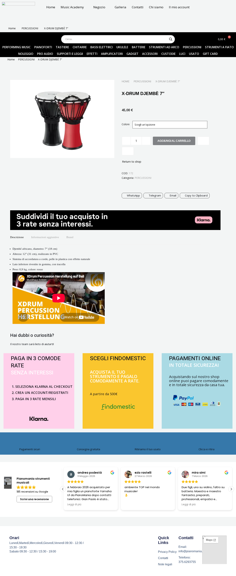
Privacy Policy (167, 551)
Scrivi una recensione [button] (34, 499)
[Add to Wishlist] (203, 140)
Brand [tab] (69, 237)
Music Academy (72, 7)
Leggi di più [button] (74, 504)
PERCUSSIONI (30, 28)
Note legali (165, 564)
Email (173, 195)
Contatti (137, 7)
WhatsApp (133, 195)
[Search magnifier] (170, 39)
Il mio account (179, 7)
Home (50, 7)
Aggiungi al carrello (174, 140)
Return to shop (131, 161)
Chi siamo (156, 7)
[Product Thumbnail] (103, 87)
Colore (126, 124)
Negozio (99, 7)
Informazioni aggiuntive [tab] (45, 237)
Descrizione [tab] (17, 237)
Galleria (120, 7)
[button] (231, 489)
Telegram (155, 195)
